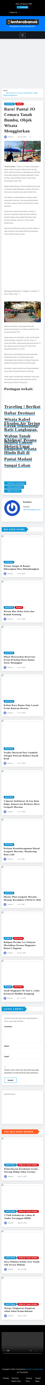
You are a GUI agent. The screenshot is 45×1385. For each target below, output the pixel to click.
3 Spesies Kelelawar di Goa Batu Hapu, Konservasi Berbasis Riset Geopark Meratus (22, 804)
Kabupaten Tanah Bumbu (16, 483)
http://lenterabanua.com (31, 509)
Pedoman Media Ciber (16, 1379)
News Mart (39, 1369)
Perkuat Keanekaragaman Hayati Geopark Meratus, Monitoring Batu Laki (22, 851)
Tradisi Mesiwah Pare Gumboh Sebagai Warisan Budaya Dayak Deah (21, 755)
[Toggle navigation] (22, 35)
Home (5, 90)
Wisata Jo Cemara (14, 491)
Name (7, 1046)
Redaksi (11, 137)
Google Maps (38, 1379)
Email (6, 1056)
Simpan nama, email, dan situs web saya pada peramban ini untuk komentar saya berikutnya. (21, 1071)
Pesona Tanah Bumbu (15, 487)
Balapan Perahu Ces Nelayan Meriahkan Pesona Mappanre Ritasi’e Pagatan (20, 945)
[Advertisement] (22, 62)
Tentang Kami (29, 1379)
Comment (8, 1026)
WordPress (30, 1369)
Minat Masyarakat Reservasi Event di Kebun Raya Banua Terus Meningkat (19, 659)
